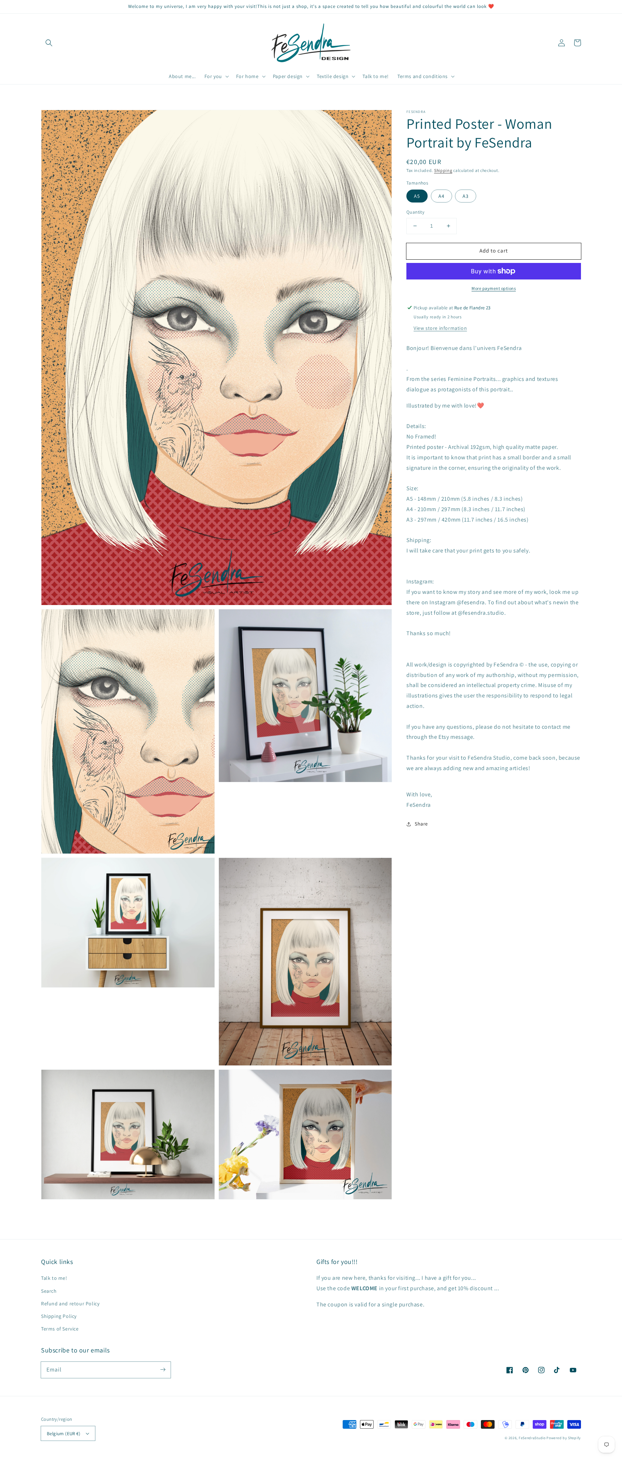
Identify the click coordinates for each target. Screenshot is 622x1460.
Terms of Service (60, 1328)
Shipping (443, 170)
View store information (440, 328)
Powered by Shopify (563, 1438)
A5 (417, 196)
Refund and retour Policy (70, 1303)
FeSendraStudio (532, 1438)
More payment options (494, 288)
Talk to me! (54, 1278)
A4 (441, 196)
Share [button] (421, 823)
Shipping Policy (59, 1316)
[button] (49, 43)
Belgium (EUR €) (63, 1434)
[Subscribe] (163, 1370)
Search (49, 1291)
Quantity (415, 212)
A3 (466, 196)
